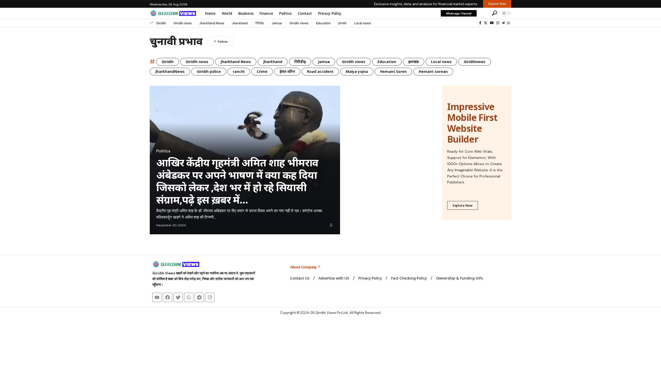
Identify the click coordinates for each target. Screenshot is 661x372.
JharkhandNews (170, 71)
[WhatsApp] (508, 23)
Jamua (277, 23)
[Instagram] (497, 23)
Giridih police (209, 71)
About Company (303, 266)
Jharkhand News (211, 23)
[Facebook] (480, 23)
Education (323, 23)
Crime (262, 71)
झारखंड (342, 23)
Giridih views (298, 23)
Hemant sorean (433, 71)
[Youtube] (157, 297)
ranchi (239, 71)
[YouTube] (492, 23)
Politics (163, 151)
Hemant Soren (393, 71)
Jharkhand (240, 23)
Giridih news (183, 23)
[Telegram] (503, 23)
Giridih (161, 23)
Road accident (320, 71)
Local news (362, 23)
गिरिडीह (259, 23)
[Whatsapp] (188, 297)
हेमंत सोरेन (287, 71)
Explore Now (463, 205)
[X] (486, 23)
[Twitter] (178, 297)
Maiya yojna (357, 71)
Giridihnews (474, 61)
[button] (484, 13)
